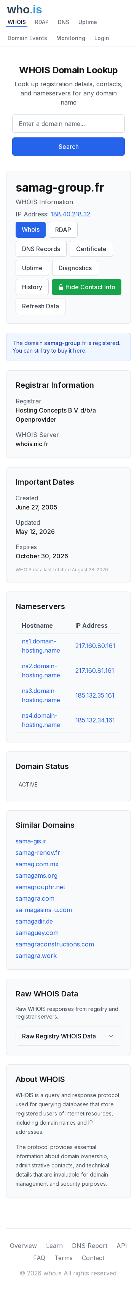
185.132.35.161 (95, 695)
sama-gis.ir (31, 841)
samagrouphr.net (40, 887)
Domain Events (27, 38)
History (32, 287)
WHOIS (17, 22)
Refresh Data (40, 306)
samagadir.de (34, 921)
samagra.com (35, 898)
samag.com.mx (37, 864)
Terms (63, 1258)
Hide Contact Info (90, 287)
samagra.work (36, 955)
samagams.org (36, 875)
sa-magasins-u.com (44, 910)
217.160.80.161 (95, 646)
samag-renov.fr (38, 852)
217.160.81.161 (94, 670)
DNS (63, 22)
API (121, 1245)
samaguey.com (37, 933)
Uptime (87, 22)
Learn (54, 1245)
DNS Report (89, 1245)
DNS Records (41, 249)
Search (69, 146)
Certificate (91, 249)
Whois (31, 229)
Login (101, 38)
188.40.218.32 (70, 214)
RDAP (42, 22)
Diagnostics (75, 268)
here (79, 350)
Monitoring (70, 38)
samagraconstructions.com (55, 944)
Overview (23, 1245)
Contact (93, 1258)
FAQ (39, 1258)
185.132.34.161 (95, 720)
